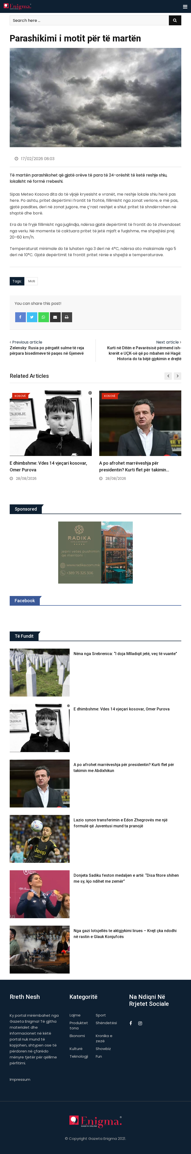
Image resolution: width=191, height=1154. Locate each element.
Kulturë (76, 1048)
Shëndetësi (106, 1022)
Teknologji (79, 1056)
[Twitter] (32, 317)
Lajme (75, 1015)
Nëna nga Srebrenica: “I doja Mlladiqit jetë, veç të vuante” (125, 653)
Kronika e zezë (104, 1038)
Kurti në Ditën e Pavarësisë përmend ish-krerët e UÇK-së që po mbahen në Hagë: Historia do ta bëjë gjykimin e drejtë (144, 353)
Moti (31, 281)
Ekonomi (77, 1035)
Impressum (20, 1079)
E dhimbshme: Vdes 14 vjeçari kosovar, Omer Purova (122, 709)
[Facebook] (20, 317)
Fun (99, 1056)
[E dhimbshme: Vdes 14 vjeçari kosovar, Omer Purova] (40, 728)
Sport (101, 1015)
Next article (167, 342)
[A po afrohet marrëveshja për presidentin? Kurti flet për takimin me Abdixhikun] (40, 783)
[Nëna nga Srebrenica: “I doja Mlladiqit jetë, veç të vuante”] (40, 673)
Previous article (27, 342)
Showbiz (103, 1048)
